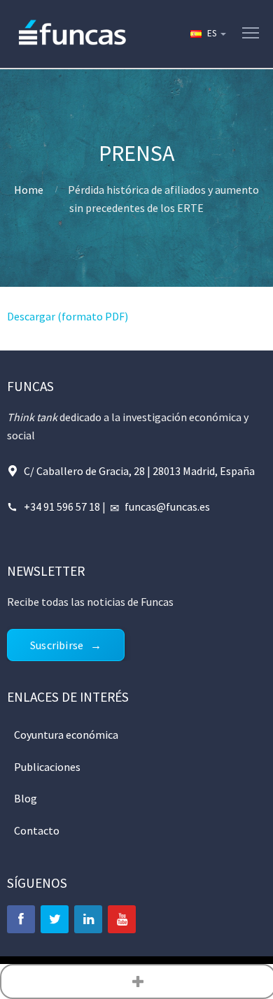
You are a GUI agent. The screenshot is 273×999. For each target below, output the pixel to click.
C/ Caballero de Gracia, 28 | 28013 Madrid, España (139, 471)
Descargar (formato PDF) (67, 316)
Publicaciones (47, 767)
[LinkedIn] (88, 919)
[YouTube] (122, 919)
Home (28, 190)
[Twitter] (55, 919)
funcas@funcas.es (167, 506)
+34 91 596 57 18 (62, 506)
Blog (25, 798)
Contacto (36, 830)
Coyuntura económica (66, 735)
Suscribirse (56, 645)
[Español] (207, 33)
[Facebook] (21, 919)
